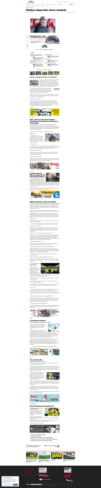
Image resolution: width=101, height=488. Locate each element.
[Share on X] (70, 12)
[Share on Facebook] (69, 12)
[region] (10, 481)
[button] (64, 4)
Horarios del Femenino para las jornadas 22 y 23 (51, 62)
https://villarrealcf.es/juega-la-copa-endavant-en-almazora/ (47, 346)
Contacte (27, 473)
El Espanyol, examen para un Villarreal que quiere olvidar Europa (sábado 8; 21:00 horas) (41, 437)
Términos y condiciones (30, 471)
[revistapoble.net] (31, 2)
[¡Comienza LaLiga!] (57, 455)
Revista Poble (27, 12)
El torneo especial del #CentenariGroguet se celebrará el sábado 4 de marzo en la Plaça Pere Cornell (53, 57)
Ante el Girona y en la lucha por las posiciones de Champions (38, 434)
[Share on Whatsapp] (72, 12)
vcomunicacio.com (29, 474)
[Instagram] (59, 1)
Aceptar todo (15, 484)
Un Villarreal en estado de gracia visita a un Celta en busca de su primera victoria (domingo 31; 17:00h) (31, 461)
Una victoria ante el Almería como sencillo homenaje (68, 460)
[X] (58, 1)
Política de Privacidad (29, 472)
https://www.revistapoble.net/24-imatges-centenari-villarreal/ (42, 105)
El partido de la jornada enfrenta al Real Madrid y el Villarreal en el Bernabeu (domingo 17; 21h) (44, 461)
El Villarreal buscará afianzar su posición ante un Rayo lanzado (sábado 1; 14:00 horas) (41, 440)
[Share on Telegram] (73, 12)
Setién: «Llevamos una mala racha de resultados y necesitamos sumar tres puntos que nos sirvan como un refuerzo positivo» (36, 55)
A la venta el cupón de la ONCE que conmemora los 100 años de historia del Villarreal (37, 61)
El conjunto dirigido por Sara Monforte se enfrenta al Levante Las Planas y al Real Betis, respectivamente (53, 65)
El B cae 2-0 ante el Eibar (48, 59)
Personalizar (5, 484)
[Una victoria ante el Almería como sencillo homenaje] (69, 455)
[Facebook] (57, 1)
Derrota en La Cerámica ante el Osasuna (36, 436)
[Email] (27, 46)
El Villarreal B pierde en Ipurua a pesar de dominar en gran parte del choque (53, 61)
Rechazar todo (10, 484)
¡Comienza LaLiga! (53, 460)
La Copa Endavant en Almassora (49, 54)
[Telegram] (60, 1)
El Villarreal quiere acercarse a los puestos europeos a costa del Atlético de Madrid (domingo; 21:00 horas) (44, 439)
